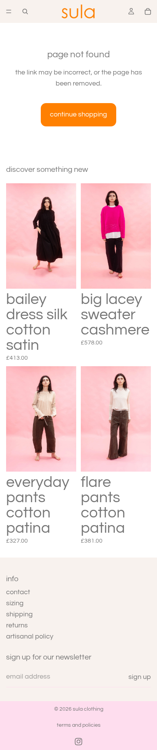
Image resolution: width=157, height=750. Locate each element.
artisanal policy (29, 636)
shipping (19, 614)
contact (18, 592)
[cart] (147, 11)
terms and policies (79, 725)
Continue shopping (78, 114)
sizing (15, 603)
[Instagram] (78, 741)
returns (17, 625)
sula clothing (88, 709)
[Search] (25, 11)
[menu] (9, 11)
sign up (139, 676)
